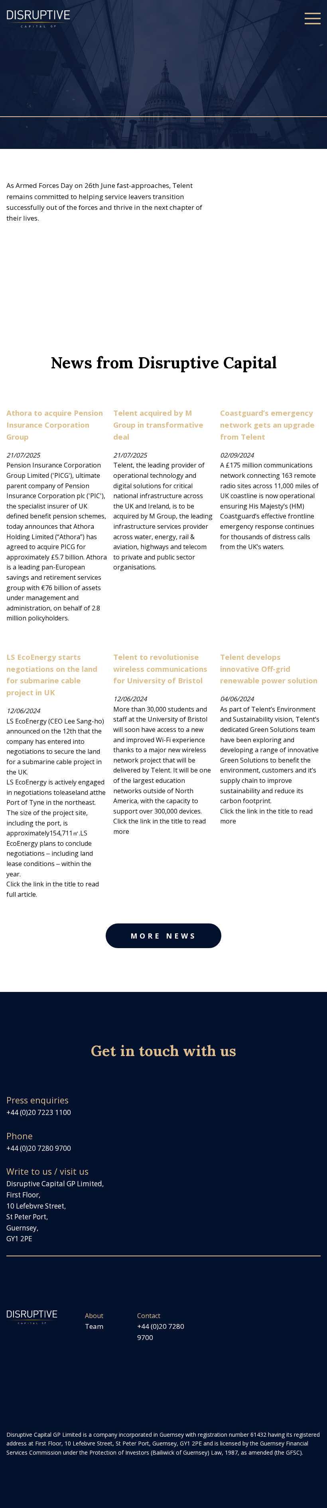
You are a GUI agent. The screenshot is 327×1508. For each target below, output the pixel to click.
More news (163, 936)
